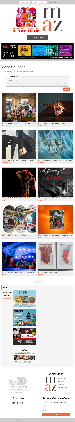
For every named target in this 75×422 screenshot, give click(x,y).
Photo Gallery (7, 295)
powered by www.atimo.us (56, 420)
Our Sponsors (62, 387)
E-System (14, 420)
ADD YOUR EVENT (39, 2)
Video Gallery (7, 298)
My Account (21, 420)
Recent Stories (7, 293)
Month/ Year (12, 80)
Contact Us (61, 378)
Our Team (61, 381)
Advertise (61, 384)
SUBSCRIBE (24, 2)
